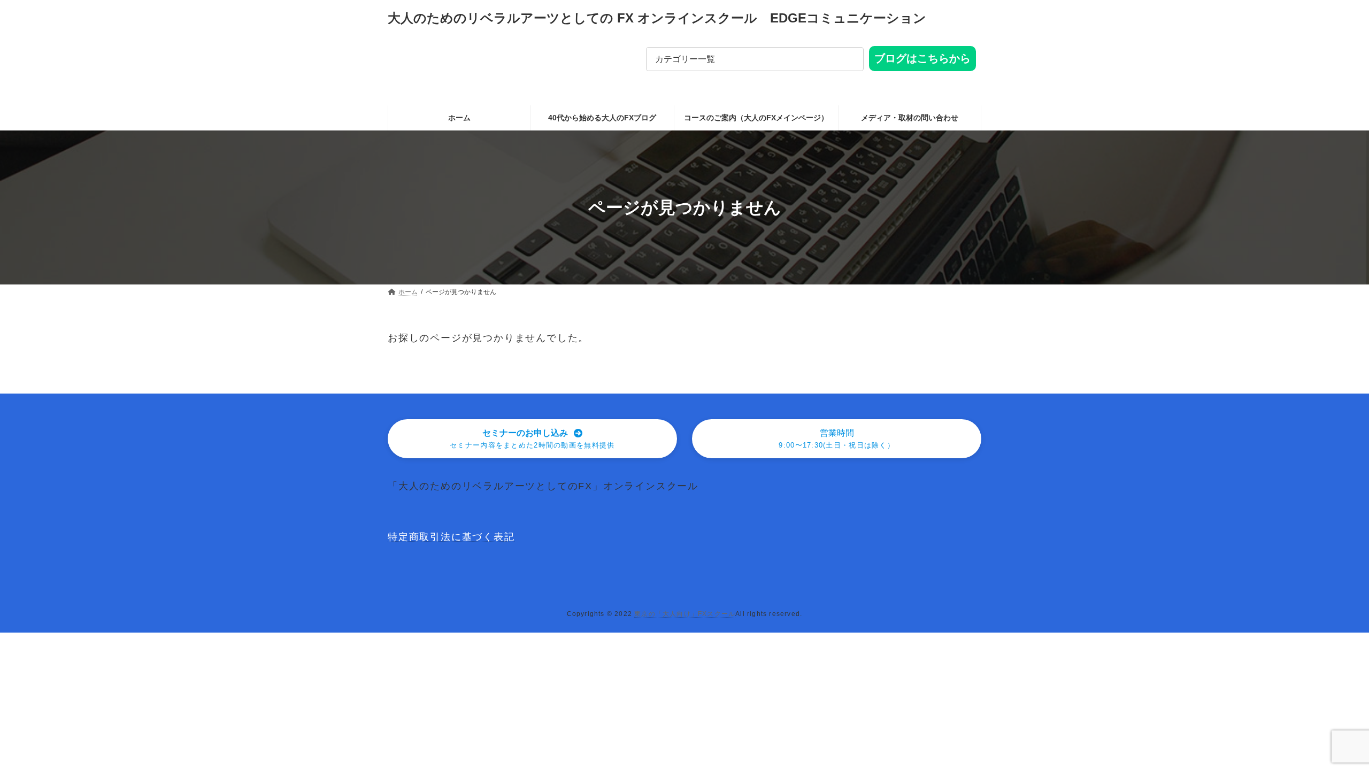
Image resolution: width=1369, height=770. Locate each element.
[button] (532, 438)
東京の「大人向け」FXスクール (684, 614)
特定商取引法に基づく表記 (451, 537)
